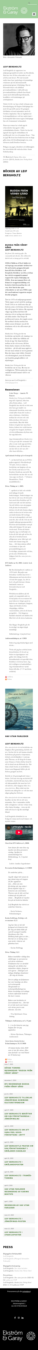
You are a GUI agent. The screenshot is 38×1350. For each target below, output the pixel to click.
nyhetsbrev (26, 1291)
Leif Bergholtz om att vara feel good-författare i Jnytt (16, 1132)
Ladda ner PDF (11, 1280)
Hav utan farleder (16, 736)
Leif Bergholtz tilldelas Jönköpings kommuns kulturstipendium (18, 1100)
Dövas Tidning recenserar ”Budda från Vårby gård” (18, 1070)
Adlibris (10, 677)
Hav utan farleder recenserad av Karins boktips (16, 1191)
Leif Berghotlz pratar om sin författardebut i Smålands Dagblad (18, 1148)
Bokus (9, 679)
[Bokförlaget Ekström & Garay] (15, 13)
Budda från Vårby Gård (22, 1271)
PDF (22, 669)
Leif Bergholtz (14, 250)
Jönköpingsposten (11, 383)
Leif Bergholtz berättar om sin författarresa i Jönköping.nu (18, 1116)
